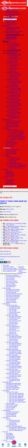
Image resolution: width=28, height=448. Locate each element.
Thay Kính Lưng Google (15, 91)
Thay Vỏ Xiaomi (13, 60)
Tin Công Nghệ (10, 180)
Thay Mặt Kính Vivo (14, 65)
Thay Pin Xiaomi (13, 57)
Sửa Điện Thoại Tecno (12, 106)
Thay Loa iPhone (10, 21)
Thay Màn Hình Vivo (14, 64)
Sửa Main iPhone (10, 24)
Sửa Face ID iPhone (11, 23)
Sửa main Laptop (10, 145)
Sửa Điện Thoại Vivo (11, 62)
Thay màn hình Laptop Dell (16, 134)
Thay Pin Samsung (11, 292)
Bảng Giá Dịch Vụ (10, 183)
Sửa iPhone (6, 8)
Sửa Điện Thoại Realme (12, 79)
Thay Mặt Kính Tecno (14, 109)
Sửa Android (6, 41)
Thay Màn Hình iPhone (12, 10)
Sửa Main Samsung (11, 40)
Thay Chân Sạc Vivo (14, 68)
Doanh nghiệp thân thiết (9, 271)
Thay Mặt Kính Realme (15, 82)
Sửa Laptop (6, 128)
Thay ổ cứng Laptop (11, 143)
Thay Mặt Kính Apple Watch (13, 122)
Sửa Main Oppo (13, 51)
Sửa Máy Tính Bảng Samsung (14, 163)
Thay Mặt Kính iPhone (12, 11)
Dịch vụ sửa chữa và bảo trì (10, 269)
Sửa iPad (8, 156)
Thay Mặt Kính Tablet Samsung (17, 166)
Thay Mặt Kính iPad (14, 159)
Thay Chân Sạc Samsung (12, 34)
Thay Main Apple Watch (12, 126)
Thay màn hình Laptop (12, 129)
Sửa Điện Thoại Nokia (12, 98)
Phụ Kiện (5, 169)
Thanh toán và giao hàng (9, 268)
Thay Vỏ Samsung (11, 38)
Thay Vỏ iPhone (10, 17)
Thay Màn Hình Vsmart (15, 112)
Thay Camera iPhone (11, 18)
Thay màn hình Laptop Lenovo (17, 136)
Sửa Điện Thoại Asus (11, 115)
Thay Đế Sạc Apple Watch (13, 125)
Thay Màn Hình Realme (15, 81)
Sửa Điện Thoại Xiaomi (12, 52)
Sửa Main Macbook (11, 153)
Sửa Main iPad (13, 162)
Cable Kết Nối (9, 172)
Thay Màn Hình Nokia (14, 99)
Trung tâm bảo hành (8, 267)
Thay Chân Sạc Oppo (14, 50)
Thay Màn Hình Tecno (15, 108)
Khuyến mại (9, 182)
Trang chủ (5, 7)
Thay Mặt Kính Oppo (14, 45)
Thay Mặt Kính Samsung (12, 28)
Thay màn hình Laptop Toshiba (17, 139)
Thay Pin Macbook (11, 152)
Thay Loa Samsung (11, 37)
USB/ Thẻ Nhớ (10, 176)
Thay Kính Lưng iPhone (12, 13)
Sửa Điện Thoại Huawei (12, 72)
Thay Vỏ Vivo (12, 69)
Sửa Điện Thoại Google (12, 87)
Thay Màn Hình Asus (14, 116)
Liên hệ (2, 259)
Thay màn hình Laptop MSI (16, 138)
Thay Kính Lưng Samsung (13, 32)
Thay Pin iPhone (10, 15)
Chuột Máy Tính (10, 173)
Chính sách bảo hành (5, 254)
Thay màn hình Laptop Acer (16, 131)
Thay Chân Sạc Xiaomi (15, 58)
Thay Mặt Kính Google (15, 89)
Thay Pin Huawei (13, 78)
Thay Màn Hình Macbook (12, 149)
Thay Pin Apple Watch (12, 124)
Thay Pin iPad (12, 161)
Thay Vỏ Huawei (13, 77)
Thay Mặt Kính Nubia (14, 95)
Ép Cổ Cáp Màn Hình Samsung (14, 31)
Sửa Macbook (6, 148)
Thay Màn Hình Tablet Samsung (17, 165)
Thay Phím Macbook (11, 151)
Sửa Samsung (7, 25)
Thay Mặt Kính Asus (14, 118)
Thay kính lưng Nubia (14, 97)
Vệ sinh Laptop (10, 146)
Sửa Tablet (6, 155)
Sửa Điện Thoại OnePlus (12, 102)
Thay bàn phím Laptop (12, 142)
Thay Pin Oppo (13, 47)
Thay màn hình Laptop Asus (16, 132)
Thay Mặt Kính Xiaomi (15, 55)
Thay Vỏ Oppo (13, 48)
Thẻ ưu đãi (6, 265)
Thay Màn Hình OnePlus (15, 104)
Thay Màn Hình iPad (14, 158)
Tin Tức (5, 178)
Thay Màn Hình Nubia (15, 94)
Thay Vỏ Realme (13, 85)
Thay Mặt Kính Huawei (15, 75)
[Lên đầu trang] (19, 264)
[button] (3, 40)
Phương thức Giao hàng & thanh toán (10, 256)
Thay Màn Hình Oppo (14, 44)
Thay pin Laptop (10, 141)
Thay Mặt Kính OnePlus (15, 105)
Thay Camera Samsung (12, 35)
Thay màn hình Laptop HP (16, 135)
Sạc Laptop (9, 171)
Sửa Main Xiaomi (13, 61)
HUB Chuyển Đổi (10, 175)
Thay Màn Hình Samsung (12, 27)
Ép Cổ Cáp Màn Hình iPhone (13, 14)
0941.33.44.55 (10, 209)
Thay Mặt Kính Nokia (14, 101)
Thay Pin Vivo (12, 67)
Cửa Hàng (15, 16)
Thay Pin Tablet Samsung (16, 168)
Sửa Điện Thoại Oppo (11, 42)
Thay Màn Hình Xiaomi (15, 54)
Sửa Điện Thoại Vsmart (12, 111)
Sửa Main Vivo (13, 71)
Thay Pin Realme (13, 84)
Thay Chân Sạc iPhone (12, 20)
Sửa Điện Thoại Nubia (12, 92)
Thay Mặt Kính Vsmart (15, 114)
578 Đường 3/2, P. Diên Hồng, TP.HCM (16, 223)
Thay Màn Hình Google (15, 88)
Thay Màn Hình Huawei (15, 74)
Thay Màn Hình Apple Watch (13, 121)
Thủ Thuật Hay (10, 179)
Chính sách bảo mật (5, 251)
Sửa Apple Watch (7, 119)
